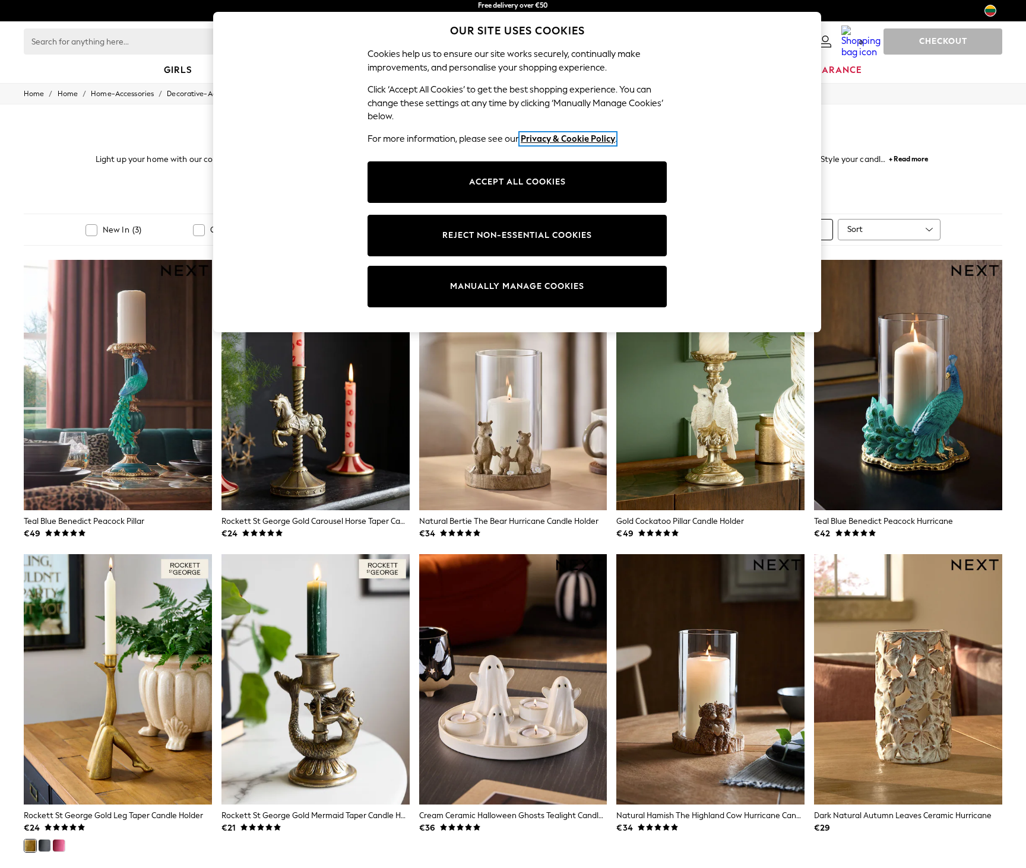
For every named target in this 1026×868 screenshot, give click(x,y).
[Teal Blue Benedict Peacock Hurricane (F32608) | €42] (908, 385)
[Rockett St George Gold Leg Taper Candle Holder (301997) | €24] (118, 679)
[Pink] (59, 845)
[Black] (44, 845)
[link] (825, 41)
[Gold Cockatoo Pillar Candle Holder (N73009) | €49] (710, 385)
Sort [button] (855, 229)
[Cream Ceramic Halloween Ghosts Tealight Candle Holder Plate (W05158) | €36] (513, 679)
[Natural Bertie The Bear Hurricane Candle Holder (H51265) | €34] (513, 385)
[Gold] (30, 845)
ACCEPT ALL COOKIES (517, 182)
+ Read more (908, 157)
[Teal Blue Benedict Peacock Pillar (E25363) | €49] (118, 385)
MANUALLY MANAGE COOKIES (517, 286)
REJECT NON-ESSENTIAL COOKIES (517, 235)
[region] (517, 172)
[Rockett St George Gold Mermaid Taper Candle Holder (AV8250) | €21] (315, 679)
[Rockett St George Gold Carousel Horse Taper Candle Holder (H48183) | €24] (315, 385)
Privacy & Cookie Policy (568, 138)
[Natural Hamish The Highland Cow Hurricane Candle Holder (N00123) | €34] (710, 679)
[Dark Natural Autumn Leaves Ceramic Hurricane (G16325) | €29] (908, 679)
